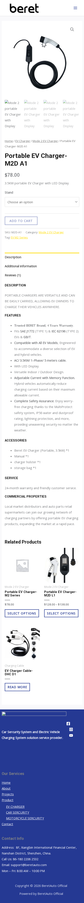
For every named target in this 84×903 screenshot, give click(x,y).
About (6, 788)
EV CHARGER (15, 806)
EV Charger (22, 141)
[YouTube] (71, 735)
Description (13, 257)
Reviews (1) (13, 275)
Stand (9, 192)
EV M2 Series (19, 237)
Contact (7, 824)
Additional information (21, 266)
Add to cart (21, 220)
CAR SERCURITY (17, 812)
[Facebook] (68, 724)
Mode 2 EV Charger (45, 141)
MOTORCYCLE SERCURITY (25, 818)
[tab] (42, 257)
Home (9, 141)
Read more (17, 687)
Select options (22, 613)
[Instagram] (71, 729)
